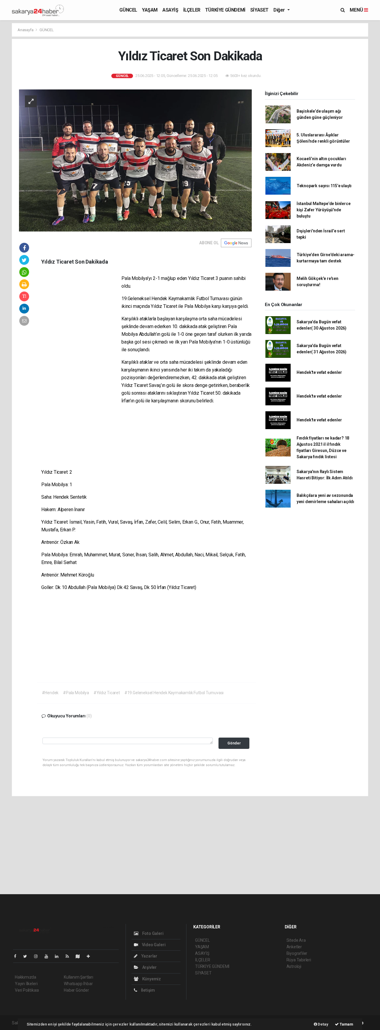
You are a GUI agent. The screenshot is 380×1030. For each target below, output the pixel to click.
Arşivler (149, 967)
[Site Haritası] (80, 956)
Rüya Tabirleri (298, 959)
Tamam (346, 1024)
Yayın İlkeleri (26, 983)
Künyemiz (151, 979)
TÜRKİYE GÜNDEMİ (225, 10)
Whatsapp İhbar (78, 983)
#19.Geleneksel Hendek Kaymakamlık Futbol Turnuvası (174, 692)
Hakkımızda (25, 977)
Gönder (234, 743)
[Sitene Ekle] (91, 956)
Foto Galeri (152, 933)
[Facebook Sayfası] (17, 956)
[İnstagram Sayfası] (38, 956)
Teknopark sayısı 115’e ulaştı (324, 185)
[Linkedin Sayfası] (59, 956)
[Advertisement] (81, 365)
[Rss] (70, 956)
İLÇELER (191, 10)
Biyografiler (297, 953)
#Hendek (50, 692)
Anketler (294, 946)
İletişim (147, 990)
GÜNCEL (128, 10)
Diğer (279, 10)
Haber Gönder (76, 990)
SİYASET (259, 10)
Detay (322, 1024)
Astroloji (293, 966)
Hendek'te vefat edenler (319, 372)
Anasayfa (26, 30)
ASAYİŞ (170, 10)
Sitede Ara (296, 940)
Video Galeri (153, 944)
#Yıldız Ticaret (107, 692)
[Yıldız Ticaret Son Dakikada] (135, 160)
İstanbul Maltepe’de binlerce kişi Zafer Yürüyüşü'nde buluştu (324, 209)
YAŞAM (150, 10)
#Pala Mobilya (76, 692)
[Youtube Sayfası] (49, 956)
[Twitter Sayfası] (27, 956)
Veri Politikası (27, 990)
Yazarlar (148, 956)
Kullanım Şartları (78, 977)
